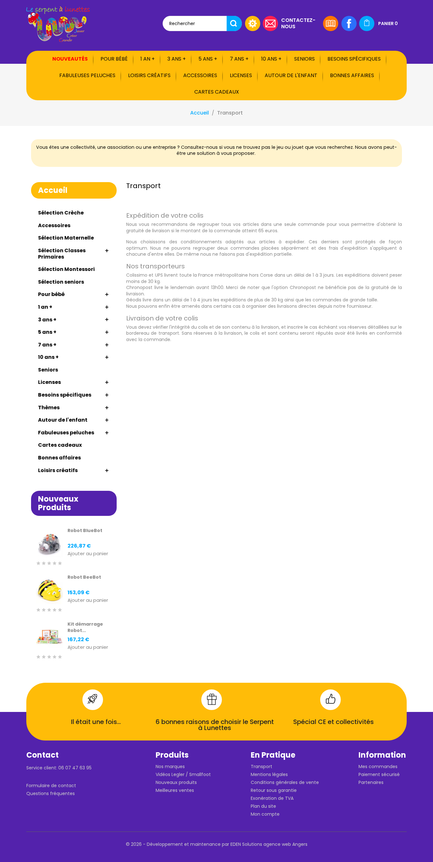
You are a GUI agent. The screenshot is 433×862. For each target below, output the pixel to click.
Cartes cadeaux (216, 91)
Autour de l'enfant (291, 75)
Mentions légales (269, 774)
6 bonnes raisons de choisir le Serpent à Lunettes (215, 725)
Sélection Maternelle (66, 237)
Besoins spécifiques (354, 59)
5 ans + (207, 59)
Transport (261, 766)
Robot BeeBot (84, 577)
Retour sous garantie (274, 790)
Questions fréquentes (50, 793)
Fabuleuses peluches (87, 75)
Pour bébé (114, 59)
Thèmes (49, 407)
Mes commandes (378, 766)
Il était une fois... (96, 721)
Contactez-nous (298, 23)
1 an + (147, 59)
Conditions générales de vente (285, 782)
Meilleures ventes (175, 790)
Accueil (53, 190)
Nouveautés (70, 59)
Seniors (304, 59)
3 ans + (176, 59)
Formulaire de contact (51, 785)
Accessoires (200, 75)
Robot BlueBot (85, 530)
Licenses (241, 75)
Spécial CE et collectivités (333, 721)
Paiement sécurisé (379, 774)
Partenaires (371, 782)
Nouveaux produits (176, 782)
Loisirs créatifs (149, 75)
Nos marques (170, 766)
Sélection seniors (61, 282)
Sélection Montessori (66, 269)
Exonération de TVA (272, 798)
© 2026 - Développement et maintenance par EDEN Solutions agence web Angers (216, 844)
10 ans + (271, 59)
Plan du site (263, 806)
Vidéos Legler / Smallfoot (183, 774)
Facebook (349, 23)
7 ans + (239, 59)
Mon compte (265, 814)
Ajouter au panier (88, 554)
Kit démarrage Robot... (85, 627)
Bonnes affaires (352, 75)
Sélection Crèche (61, 212)
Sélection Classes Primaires (62, 253)
